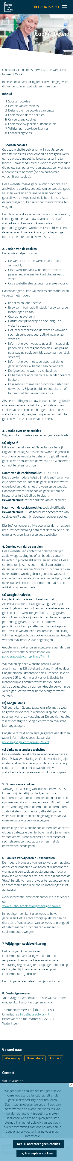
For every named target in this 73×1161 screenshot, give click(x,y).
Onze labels (35, 1058)
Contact (55, 1058)
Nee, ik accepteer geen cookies (38, 1144)
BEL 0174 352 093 (46, 7)
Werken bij (12, 1058)
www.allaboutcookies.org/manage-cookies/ (31, 906)
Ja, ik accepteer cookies (36, 1153)
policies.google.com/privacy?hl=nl (25, 656)
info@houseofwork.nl (34, 1014)
